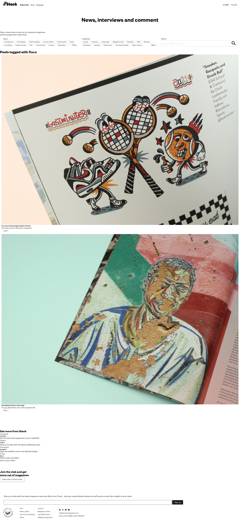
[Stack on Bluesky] (69, 510)
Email (2, 456)
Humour (51, 45)
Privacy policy (24, 511)
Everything (8, 45)
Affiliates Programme (45, 517)
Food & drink (40, 45)
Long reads (105, 42)
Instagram (3, 449)
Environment (61, 42)
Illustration (62, 45)
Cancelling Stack (44, 514)
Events (85, 42)
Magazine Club (118, 42)
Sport (6, 231)
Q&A (138, 42)
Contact (41, 508)
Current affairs (48, 42)
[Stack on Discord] (66, 510)
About (22, 517)
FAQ (21, 508)
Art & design (21, 42)
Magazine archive (44, 511)
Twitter (2, 443)
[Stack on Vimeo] (62, 510)
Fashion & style (20, 45)
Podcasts (130, 42)
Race (33, 52)
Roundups (87, 45)
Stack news (108, 45)
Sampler (97, 45)
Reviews (147, 42)
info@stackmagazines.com (68, 513)
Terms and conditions (27, 514)
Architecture (8, 42)
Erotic (72, 42)
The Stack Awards (121, 45)
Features (95, 42)
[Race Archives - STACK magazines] (10, 3)
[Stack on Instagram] (60, 510)
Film (31, 45)
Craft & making (34, 42)
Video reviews (137, 45)
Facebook (3, 436)
